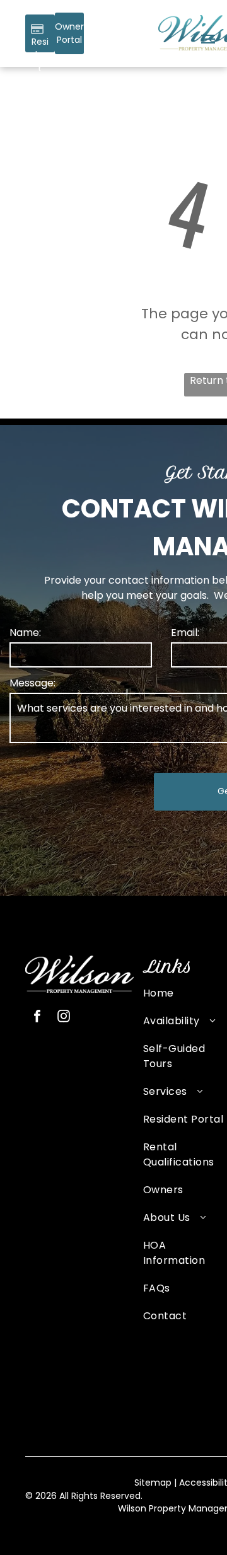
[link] (69, 33)
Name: (25, 632)
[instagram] (64, 1017)
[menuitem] (183, 1000)
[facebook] (37, 1017)
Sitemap (153, 1482)
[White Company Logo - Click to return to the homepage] (79, 963)
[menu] (208, 39)
